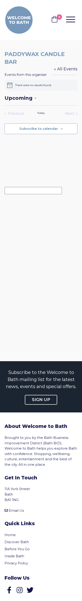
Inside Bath (14, 556)
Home (10, 535)
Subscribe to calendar (38, 129)
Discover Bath (17, 542)
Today (41, 113)
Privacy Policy (16, 563)
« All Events (65, 69)
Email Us (16, 510)
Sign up (41, 399)
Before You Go (17, 549)
